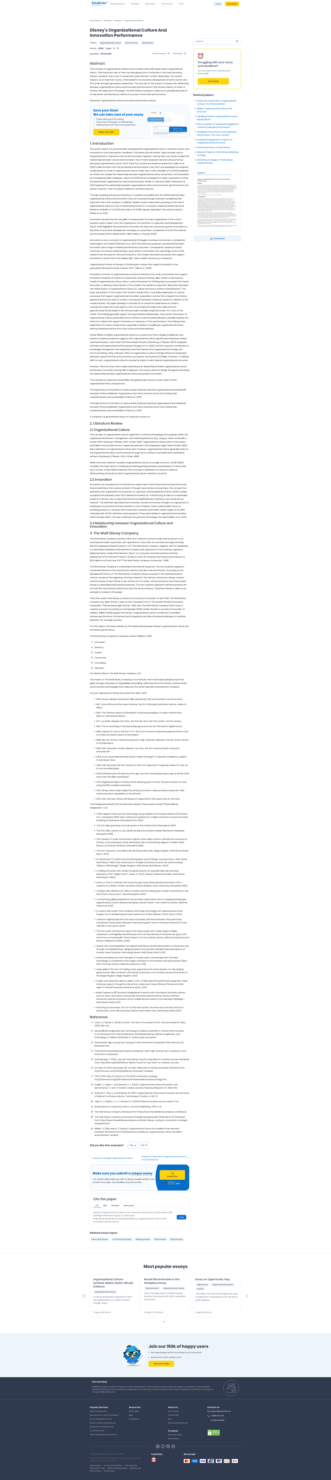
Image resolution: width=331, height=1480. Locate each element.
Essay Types (134, 1411)
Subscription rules (97, 1468)
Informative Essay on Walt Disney (213, 147)
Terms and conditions (113, 1465)
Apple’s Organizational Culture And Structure (214, 110)
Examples (108, 20)
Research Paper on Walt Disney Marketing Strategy (217, 154)
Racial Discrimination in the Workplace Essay (162, 1281)
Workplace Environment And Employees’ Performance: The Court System (217, 133)
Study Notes (134, 1419)
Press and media (175, 1435)
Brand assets (173, 1439)
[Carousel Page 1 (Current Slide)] (163, 1321)
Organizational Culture (134, 20)
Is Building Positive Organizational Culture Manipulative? (217, 118)
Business (118, 20)
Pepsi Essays (160, 1239)
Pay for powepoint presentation (103, 1434)
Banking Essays (143, 1239)
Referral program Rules (117, 1468)
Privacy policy (95, 1465)
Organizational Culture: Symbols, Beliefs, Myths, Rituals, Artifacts (113, 1282)
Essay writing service (98, 1411)
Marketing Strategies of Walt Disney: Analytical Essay (215, 161)
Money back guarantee (177, 1423)
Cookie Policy (109, 1471)
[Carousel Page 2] (165, 1321)
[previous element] (83, 1296)
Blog (131, 1415)
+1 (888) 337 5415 (217, 1416)
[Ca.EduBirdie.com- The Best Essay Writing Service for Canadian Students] (153, 1460)
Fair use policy (131, 1465)
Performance (131, 43)
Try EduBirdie (172, 1175)
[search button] (237, 41)
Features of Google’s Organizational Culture (113, 1158)
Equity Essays (176, 1239)
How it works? (173, 1411)
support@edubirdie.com (220, 1411)
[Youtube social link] (163, 1446)
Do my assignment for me (101, 1419)
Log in (218, 4)
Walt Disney (147, 43)
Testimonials (173, 1415)
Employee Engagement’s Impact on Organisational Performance (214, 141)
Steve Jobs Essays (99, 1239)
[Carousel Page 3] (167, 1321)
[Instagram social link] (173, 1446)
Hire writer (232, 4)
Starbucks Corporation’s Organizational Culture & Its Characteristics (164, 1158)
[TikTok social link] (168, 1446)
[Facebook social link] (158, 1446)
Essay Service (95, 20)
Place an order (106, 132)
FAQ (169, 1419)
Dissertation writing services (102, 1427)
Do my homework (97, 1431)
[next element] (247, 1296)
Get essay (213, 81)
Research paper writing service (103, 1423)
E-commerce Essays (121, 1239)
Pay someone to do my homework (104, 1415)
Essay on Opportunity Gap (212, 1279)
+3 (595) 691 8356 (217, 1420)
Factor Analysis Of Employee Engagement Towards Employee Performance (218, 126)
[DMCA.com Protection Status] (213, 1432)
